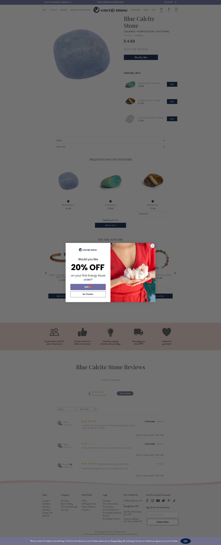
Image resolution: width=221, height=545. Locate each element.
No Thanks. (88, 294)
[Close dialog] (152, 246)
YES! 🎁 (88, 287)
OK (185, 541)
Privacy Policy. (116, 540)
